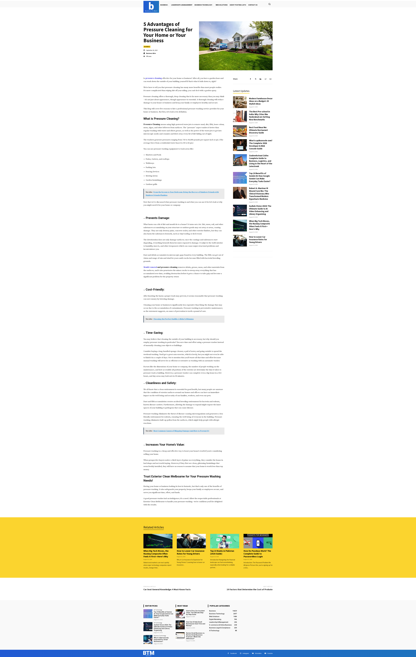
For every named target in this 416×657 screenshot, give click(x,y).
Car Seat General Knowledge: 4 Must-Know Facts (167, 589)
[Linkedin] (260, 79)
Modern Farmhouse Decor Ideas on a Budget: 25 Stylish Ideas (260, 101)
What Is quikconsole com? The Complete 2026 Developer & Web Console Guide (260, 144)
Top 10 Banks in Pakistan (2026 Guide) (222, 552)
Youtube (270, 653)
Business (147, 46)
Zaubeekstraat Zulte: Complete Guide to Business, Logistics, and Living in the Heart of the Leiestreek (260, 161)
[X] (255, 79)
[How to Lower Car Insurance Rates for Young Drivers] (240, 240)
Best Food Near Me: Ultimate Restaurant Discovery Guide (258, 130)
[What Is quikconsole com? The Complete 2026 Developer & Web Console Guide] (240, 145)
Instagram (246, 653)
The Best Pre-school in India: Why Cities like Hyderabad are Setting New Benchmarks (259, 115)
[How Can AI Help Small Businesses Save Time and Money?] (180, 624)
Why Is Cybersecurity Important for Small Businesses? (161, 639)
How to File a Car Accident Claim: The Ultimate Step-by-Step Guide (195, 612)
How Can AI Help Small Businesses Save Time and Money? (195, 623)
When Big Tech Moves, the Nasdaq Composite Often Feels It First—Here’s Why (259, 225)
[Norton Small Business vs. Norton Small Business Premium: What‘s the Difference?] (180, 636)
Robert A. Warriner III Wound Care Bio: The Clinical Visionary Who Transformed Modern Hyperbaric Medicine (259, 193)
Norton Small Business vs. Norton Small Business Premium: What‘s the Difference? (195, 635)
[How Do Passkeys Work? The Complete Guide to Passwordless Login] (258, 541)
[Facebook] (250, 79)
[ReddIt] (265, 79)
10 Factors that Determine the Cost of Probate (250, 589)
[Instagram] (240, 653)
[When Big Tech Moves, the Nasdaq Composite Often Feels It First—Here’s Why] (240, 226)
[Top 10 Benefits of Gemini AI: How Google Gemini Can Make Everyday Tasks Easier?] (240, 178)
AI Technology (158, 609)
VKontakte (258, 653)
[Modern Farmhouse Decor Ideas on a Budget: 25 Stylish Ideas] (240, 102)
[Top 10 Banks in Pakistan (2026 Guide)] (224, 541)
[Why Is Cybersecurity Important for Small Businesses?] (147, 639)
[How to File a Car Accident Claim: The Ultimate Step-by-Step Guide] (180, 613)
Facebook (233, 653)
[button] (269, 4)
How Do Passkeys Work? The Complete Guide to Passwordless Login (257, 553)
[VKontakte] (253, 653)
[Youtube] (265, 653)
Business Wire (151, 53)
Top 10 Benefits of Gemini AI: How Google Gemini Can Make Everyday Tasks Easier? (259, 177)
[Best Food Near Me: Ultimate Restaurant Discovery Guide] (240, 131)
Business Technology (160, 635)
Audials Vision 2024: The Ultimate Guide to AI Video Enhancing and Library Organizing (260, 210)
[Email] (270, 79)
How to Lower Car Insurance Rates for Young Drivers (258, 239)
